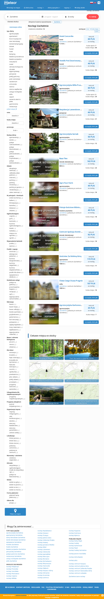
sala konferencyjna (15, 417)
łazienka (13, 205)
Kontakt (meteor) (23, 587)
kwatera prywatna (15, 59)
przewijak (13, 382)
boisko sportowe (16, 312)
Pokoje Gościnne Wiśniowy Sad (72, 207)
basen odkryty (15, 309)
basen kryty (14, 307)
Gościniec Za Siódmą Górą (70, 256)
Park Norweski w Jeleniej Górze (82, 358)
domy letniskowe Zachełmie (15, 537)
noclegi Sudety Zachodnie (77, 550)
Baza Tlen (63, 158)
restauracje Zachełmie (13, 556)
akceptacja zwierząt (13, 169)
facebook (11, 587)
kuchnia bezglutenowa (15, 260)
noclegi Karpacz (43, 533)
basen (12, 304)
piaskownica (14, 374)
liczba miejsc (11, 120)
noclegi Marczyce (43, 556)
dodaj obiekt (88, 587)
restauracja (13, 106)
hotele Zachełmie (12, 547)
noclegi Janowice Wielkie (46, 545)
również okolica (12, 22)
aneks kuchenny (16, 198)
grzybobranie (15, 314)
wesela (12, 421)
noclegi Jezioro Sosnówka (77, 554)
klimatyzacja (14, 203)
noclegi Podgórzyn (12, 567)
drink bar (13, 251)
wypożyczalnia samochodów (15, 298)
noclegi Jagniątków (44, 554)
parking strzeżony (13, 184)
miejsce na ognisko (13, 234)
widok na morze (16, 490)
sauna (12, 344)
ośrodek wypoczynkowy (14, 70)
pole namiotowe (14, 79)
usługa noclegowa (15, 92)
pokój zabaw (14, 379)
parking (13, 180)
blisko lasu (14, 441)
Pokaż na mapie (15, 514)
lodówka (13, 231)
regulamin (35, 587)
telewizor (13, 208)
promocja (10, 127)
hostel (11, 49)
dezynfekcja (14, 465)
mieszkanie (13, 62)
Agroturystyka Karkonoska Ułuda (73, 305)
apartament (13, 36)
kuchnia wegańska (14, 264)
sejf (11, 294)
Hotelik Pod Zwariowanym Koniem (74, 60)
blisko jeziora (15, 438)
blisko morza (14, 443)
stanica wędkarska (15, 89)
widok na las (14, 487)
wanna (12, 246)
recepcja (13, 292)
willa (10, 94)
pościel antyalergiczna (15, 405)
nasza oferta (76, 587)
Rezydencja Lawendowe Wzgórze (73, 109)
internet (13, 177)
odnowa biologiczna (16, 67)
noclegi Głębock (43, 568)
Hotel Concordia (66, 36)
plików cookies (21, 595)
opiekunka (14, 372)
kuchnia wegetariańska (15, 269)
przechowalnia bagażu (14, 288)
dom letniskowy (14, 41)
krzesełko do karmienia (14, 361)
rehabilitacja (14, 190)
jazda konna (14, 317)
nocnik (12, 369)
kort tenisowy (15, 319)
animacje (13, 352)
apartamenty (15, 137)
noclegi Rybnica (74, 535)
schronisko (13, 84)
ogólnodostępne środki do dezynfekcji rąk (16, 470)
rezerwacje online (15, 27)
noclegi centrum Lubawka (77, 573)
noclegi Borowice (43, 559)
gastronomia (13, 104)
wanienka (13, 389)
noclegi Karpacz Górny (45, 570)
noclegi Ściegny (43, 535)
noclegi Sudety (74, 543)
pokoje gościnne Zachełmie (15, 554)
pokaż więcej (11, 109)
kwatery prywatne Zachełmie (16, 549)
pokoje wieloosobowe (15, 162)
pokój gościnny (14, 76)
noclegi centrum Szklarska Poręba (80, 568)
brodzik (13, 355)
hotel (11, 51)
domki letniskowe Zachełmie (15, 540)
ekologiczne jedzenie (13, 255)
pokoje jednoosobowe (15, 153)
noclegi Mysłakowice (44, 531)
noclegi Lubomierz (44, 549)
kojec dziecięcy (15, 357)
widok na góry (15, 482)
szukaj (93, 17)
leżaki (12, 228)
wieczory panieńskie (14, 429)
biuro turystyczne (15, 39)
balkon (12, 200)
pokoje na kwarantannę (15, 476)
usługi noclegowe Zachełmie (16, 559)
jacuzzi (12, 342)
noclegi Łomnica (43, 578)
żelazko (13, 210)
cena (8, 112)
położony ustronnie (13, 447)
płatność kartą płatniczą (14, 496)
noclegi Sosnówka (12, 571)
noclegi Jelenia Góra (44, 538)
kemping (12, 54)
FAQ (42, 587)
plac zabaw (14, 377)
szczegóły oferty (90, 53)
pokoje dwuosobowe (15, 148)
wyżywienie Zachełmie (13, 542)
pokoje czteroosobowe (15, 143)
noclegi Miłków (11, 578)
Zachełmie (62, 42)
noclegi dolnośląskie (76, 557)
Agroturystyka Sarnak (68, 134)
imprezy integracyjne (14, 413)
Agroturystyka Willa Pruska (71, 85)
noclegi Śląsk (73, 548)
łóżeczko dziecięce (13, 366)
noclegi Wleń (42, 547)
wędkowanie (14, 330)
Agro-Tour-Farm (66, 183)
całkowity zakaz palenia (14, 174)
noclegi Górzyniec (44, 573)
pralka (12, 243)
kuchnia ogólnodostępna (16, 225)
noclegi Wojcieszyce (44, 563)
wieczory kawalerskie (14, 424)
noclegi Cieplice (11, 576)
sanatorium (13, 82)
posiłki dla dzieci (16, 272)
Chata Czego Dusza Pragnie (71, 281)
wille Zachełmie (11, 561)
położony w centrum (13, 451)
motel (11, 64)
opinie (97, 31)
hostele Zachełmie (12, 545)
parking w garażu (16, 187)
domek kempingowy (16, 44)
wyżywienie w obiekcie (14, 276)
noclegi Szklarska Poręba (46, 540)
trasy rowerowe (15, 327)
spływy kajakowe (16, 325)
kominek (13, 221)
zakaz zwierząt (15, 192)
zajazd (11, 97)
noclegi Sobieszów (44, 552)
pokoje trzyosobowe (14, 157)
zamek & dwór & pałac (14, 100)
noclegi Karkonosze (75, 546)
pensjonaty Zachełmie (13, 552)
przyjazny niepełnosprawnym (16, 398)
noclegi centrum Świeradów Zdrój (80, 571)
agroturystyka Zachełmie (14, 533)
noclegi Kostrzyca (75, 533)
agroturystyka (14, 34)
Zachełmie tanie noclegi (77, 576)
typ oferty (10, 31)
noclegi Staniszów (44, 566)
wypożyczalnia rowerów (14, 333)
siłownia (13, 347)
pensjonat (12, 74)
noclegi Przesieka (12, 569)
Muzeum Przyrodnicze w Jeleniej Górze (82, 381)
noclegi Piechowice (12, 574)
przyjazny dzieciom (13, 386)
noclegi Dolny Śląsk (75, 541)
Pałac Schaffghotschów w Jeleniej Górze (46, 381)
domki (12, 140)
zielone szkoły (15, 433)
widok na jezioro (16, 485)
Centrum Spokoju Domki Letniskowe (75, 232)
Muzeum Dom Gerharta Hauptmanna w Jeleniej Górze (81, 402)
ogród (12, 238)
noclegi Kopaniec (75, 531)
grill (12, 219)
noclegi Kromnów (43, 575)
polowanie (14, 322)
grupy (12, 503)
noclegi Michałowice (44, 561)
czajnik (12, 216)
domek (11, 46)
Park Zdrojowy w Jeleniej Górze (46, 358)
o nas (67, 587)
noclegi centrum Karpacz (77, 564)
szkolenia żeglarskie (14, 459)
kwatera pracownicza (16, 57)
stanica (11, 87)
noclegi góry (73, 560)
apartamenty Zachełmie (14, 535)
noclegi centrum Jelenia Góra (79, 566)
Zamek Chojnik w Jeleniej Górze (46, 403)
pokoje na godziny (13, 283)
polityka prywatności (54, 587)
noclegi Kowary (43, 542)
